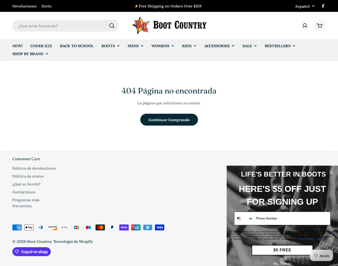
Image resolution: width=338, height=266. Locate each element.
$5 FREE (282, 250)
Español (302, 6)
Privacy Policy (307, 239)
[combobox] (65, 26)
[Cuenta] (305, 26)
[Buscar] (112, 26)
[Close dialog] (331, 172)
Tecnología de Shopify (73, 241)
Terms (320, 239)
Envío (46, 5)
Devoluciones (24, 5)
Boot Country (39, 241)
